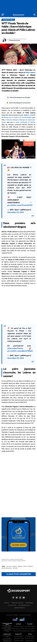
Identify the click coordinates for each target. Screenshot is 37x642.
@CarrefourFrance (15, 348)
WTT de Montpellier (25, 117)
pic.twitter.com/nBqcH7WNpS (20, 351)
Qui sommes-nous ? (24, 605)
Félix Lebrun (30, 72)
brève (20, 566)
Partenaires (29, 603)
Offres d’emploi (19, 607)
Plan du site (12, 605)
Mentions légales (17, 603)
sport (16, 568)
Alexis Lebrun (12, 566)
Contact (7, 603)
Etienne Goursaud (14, 40)
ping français (7, 568)
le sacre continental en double (24, 122)
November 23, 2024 (15, 212)
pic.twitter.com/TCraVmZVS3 (19, 205)
